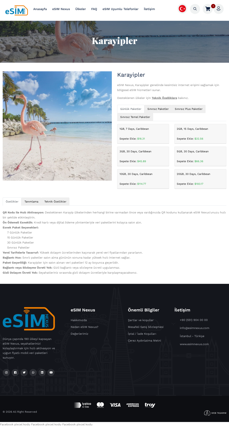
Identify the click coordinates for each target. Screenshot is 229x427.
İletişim (149, 9)
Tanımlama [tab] (31, 201)
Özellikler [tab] (12, 201)
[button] (182, 8)
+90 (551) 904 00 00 (194, 320)
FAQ (94, 9)
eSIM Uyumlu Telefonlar (120, 9)
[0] (208, 9)
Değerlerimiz (79, 333)
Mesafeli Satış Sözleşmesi (146, 327)
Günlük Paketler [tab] (130, 109)
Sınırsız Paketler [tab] (158, 109)
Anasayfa (40, 9)
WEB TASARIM (218, 413)
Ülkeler (80, 9)
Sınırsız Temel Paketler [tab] (135, 117)
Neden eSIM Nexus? (84, 327)
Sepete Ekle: (134, 133)
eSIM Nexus (61, 9)
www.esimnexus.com (194, 344)
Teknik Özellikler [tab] (55, 201)
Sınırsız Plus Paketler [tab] (189, 109)
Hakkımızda (79, 320)
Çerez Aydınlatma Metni (144, 340)
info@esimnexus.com (194, 328)
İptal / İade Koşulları (142, 333)
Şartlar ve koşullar (141, 320)
